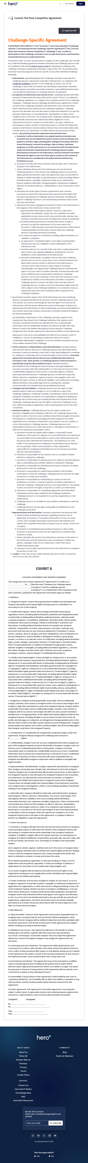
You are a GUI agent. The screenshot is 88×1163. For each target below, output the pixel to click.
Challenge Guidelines (22, 84)
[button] (5, 4)
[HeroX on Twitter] (44, 1135)
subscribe (57, 1123)
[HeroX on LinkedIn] (49, 1135)
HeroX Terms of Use (40, 66)
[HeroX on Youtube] (55, 1135)
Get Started (69, 4)
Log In (81, 3)
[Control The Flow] (10, 18)
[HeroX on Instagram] (33, 1135)
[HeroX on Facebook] (38, 1135)
